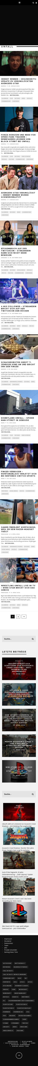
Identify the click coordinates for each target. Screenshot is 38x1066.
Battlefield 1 (20, 963)
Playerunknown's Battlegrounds (21, 1000)
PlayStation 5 (8, 1008)
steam (5, 1023)
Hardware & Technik (16, 381)
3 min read (29, 272)
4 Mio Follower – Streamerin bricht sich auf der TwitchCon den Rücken (18, 308)
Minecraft (7, 993)
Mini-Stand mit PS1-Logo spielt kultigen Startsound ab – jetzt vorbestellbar (19, 770)
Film (11, 98)
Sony (24, 1019)
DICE (19, 978)
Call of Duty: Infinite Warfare (14, 974)
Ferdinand (4, 534)
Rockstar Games (25, 1015)
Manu (3, 422)
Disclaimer (7, 941)
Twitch (4, 272)
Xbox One (23, 1026)
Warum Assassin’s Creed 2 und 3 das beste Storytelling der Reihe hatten (19, 744)
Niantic (15, 997)
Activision (7, 963)
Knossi (5, 989)
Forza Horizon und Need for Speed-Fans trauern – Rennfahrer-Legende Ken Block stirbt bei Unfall (18, 138)
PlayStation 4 (21, 1004)
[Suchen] (33, 2)
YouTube (11, 159)
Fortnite (6, 982)
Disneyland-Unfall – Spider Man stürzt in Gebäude (17, 419)
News (23, 98)
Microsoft (23, 989)
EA (25, 978)
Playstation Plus (24, 1008)
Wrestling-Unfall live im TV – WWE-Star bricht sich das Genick (18, 588)
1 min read (15, 101)
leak (13, 989)
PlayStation (8, 1004)
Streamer (15, 1023)
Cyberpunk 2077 (8, 978)
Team (6, 945)
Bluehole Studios (20, 967)
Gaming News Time (11, 952)
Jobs (5, 948)
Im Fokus (17, 98)
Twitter (10, 272)
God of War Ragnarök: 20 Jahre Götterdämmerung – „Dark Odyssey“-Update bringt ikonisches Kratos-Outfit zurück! (19, 719)
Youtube (20, 1030)
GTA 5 (22, 982)
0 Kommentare (6, 101)
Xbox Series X (8, 1030)
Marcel (3, 85)
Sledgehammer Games (11, 1019)
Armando (4, 257)
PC (4, 1000)
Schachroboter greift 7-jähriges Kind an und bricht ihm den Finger (18, 364)
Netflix (6, 997)
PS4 (28, 1011)
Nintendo (5, 490)
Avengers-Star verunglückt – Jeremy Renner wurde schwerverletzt (18, 195)
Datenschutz (8, 943)
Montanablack (20, 993)
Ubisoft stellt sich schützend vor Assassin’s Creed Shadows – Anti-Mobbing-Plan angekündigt (19, 667)
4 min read (30, 159)
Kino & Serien (26, 156)
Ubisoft (6, 1026)
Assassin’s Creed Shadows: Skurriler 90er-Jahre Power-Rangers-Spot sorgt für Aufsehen (19, 693)
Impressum (8, 939)
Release (12, 1015)
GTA (15, 982)
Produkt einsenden (10, 950)
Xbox (15, 1026)
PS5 (4, 1015)
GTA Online (7, 985)
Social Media (21, 270)
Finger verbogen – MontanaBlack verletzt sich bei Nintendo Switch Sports (19, 474)
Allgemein (5, 98)
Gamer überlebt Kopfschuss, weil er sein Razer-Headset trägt (18, 529)
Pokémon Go (18, 1011)
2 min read (15, 328)
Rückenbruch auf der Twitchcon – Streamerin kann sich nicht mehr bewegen (16, 252)
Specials (29, 98)
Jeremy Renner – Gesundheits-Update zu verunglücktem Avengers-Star (19, 81)
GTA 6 (30, 982)
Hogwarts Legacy (21, 985)
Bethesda (6, 967)
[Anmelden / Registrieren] (36, 2)
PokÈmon (6, 1011)
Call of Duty (8, 970)
